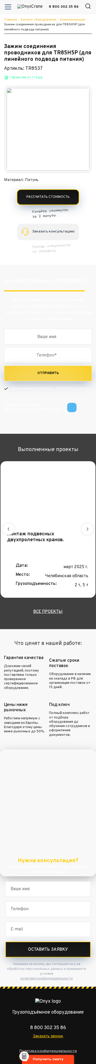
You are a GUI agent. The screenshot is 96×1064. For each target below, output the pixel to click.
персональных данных (73, 388)
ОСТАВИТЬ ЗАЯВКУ (48, 949)
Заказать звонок (48, 1036)
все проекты (48, 612)
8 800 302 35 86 (64, 7)
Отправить (48, 373)
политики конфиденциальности (46, 979)
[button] (88, 7)
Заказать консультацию (53, 231)
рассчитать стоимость (48, 197)
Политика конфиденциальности (48, 1051)
